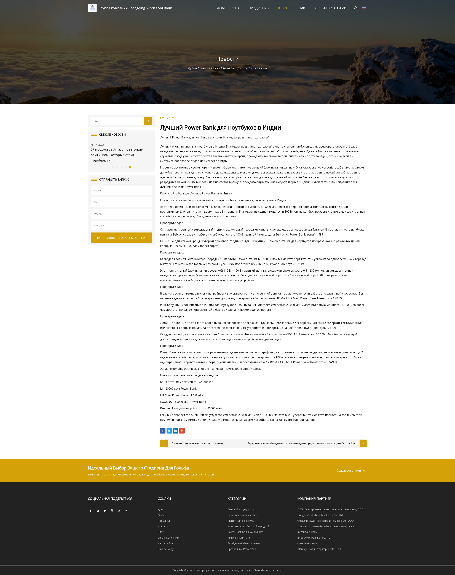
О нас (236, 8)
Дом (221, 8)
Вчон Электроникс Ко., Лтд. (314, 537)
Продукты (257, 8)
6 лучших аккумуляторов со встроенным (198, 443)
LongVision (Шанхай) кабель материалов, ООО (325, 526)
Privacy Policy (165, 549)
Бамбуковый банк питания (244, 543)
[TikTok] (126, 510)
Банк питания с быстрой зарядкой (248, 526)
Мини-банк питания (239, 537)
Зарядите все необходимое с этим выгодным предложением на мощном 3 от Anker (301, 443)
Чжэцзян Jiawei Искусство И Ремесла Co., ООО (325, 520)
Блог (304, 8)
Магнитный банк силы (241, 520)
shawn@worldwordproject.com (264, 570)
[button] (121, 166)
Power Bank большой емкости (246, 532)
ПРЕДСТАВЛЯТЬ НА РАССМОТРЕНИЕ (121, 238)
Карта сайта (165, 543)
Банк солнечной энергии (242, 515)
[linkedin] (97, 510)
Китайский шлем (307, 532)
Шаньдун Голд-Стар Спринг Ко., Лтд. (319, 549)
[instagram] (119, 510)
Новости (285, 8)
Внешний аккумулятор (241, 509)
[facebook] (90, 510)
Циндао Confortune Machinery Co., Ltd (320, 515)
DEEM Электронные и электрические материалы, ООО (330, 509)
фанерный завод (307, 543)
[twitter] (105, 510)
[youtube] (112, 510)
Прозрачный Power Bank (242, 549)
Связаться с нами (331, 8)
